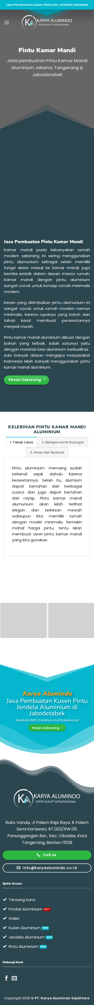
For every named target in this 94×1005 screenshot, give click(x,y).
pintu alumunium (68, 302)
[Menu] (7, 22)
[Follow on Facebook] (6, 978)
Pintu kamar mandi (22, 337)
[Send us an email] (14, 978)
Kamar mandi (18, 249)
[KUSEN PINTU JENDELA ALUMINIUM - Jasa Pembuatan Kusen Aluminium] (47, 22)
